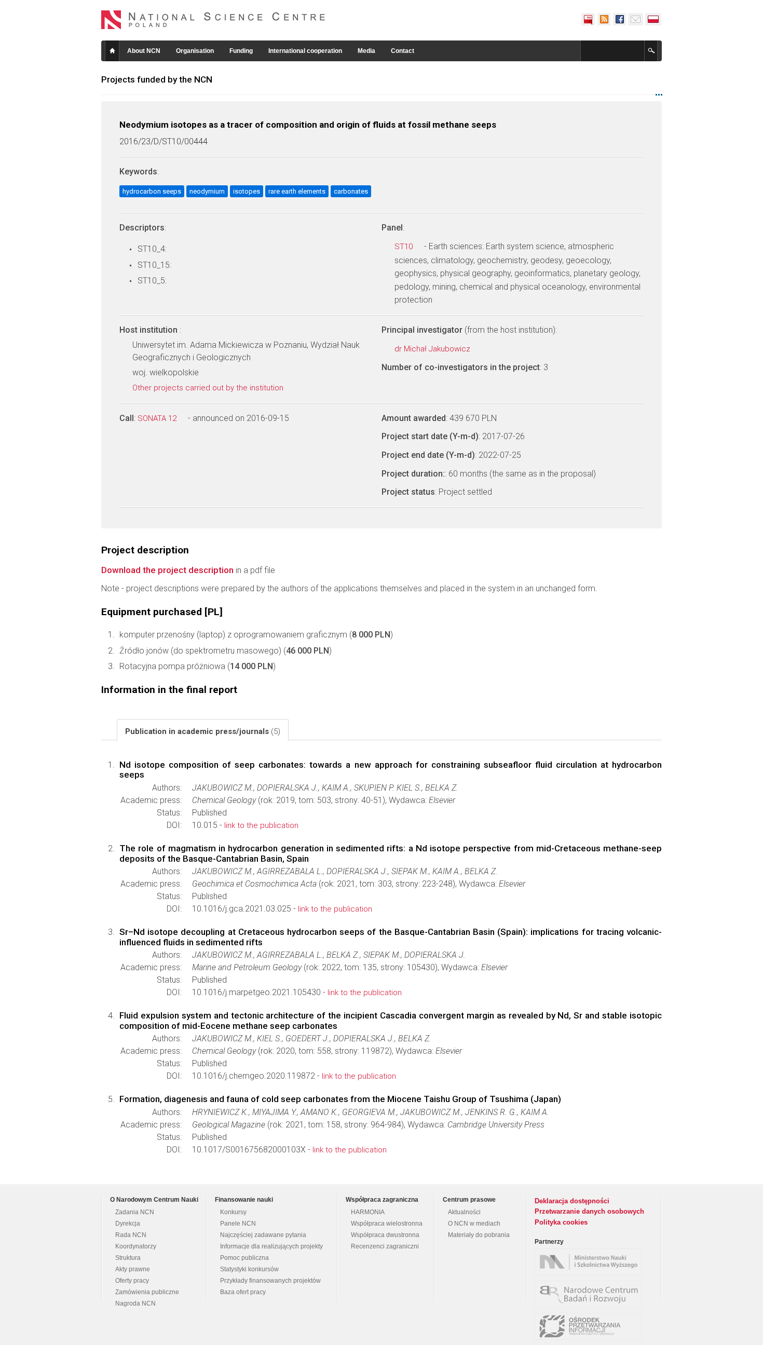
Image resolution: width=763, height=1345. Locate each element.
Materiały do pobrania (479, 1235)
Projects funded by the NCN (156, 79)
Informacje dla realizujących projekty (271, 1246)
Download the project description (167, 570)
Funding (241, 51)
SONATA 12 (158, 418)
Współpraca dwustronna (385, 1235)
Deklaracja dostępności (572, 1201)
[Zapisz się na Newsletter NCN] (635, 19)
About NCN (143, 51)
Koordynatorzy (135, 1246)
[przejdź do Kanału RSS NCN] (603, 19)
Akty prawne (132, 1269)
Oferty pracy (132, 1281)
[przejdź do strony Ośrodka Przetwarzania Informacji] (591, 1326)
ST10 (404, 246)
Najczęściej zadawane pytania (263, 1235)
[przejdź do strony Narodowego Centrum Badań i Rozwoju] (591, 1294)
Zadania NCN (134, 1212)
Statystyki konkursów (249, 1269)
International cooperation (305, 51)
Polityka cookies (561, 1222)
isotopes (246, 191)
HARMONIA (368, 1212)
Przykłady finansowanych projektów (270, 1281)
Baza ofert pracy (243, 1292)
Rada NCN (130, 1235)
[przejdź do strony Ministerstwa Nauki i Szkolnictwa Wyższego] (591, 1261)
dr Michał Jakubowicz (433, 349)
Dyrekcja (127, 1223)
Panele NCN (238, 1223)
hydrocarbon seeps (151, 191)
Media (366, 51)
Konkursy (233, 1212)
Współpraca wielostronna (387, 1223)
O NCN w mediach (474, 1223)
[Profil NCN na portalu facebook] (619, 19)
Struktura (128, 1258)
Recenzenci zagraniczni (385, 1246)
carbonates (351, 191)
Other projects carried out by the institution (208, 387)
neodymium (207, 191)
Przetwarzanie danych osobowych (589, 1211)
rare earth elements (296, 191)
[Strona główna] (213, 19)
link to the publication (261, 825)
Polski (653, 19)
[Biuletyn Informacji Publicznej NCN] (588, 19)
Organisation (195, 51)
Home (112, 50)
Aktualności (464, 1212)
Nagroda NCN (135, 1303)
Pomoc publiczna (244, 1258)
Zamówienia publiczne (147, 1292)
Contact (402, 51)
